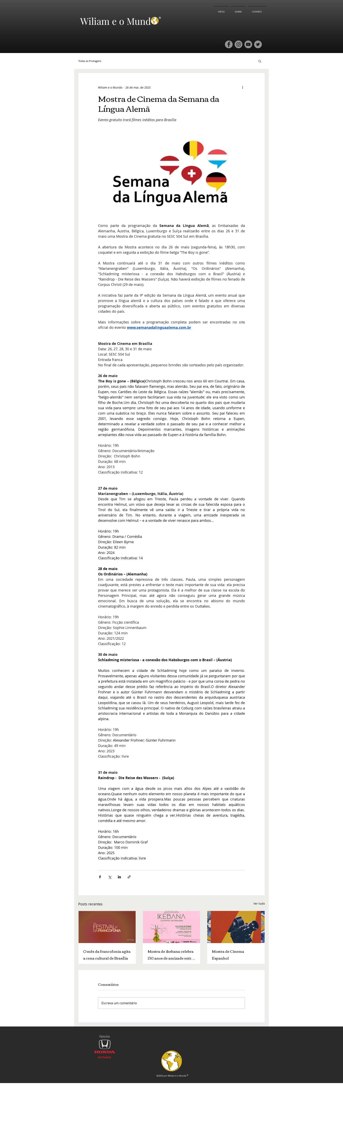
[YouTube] (248, 44)
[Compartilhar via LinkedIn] (119, 877)
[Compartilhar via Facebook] (100, 877)
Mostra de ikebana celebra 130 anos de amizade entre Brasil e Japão (171, 954)
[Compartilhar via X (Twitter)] (110, 877)
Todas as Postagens (89, 61)
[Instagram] (238, 44)
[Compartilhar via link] (129, 877)
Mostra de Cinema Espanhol (228, 954)
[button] (260, 61)
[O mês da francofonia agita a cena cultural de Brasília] (107, 927)
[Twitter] (258, 44)
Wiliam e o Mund (115, 21)
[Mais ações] (242, 87)
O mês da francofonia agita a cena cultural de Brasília (107, 954)
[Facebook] (229, 44)
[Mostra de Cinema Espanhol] (236, 927)
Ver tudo (259, 903)
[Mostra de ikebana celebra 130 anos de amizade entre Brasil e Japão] (171, 927)
